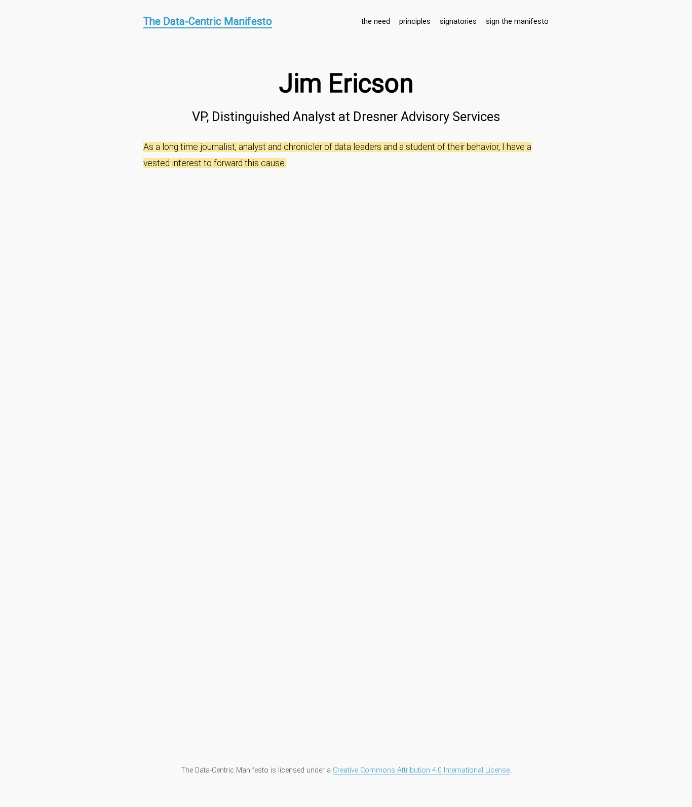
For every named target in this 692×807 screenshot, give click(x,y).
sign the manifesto (517, 21)
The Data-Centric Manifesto (207, 21)
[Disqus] (346, 303)
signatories (458, 21)
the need (375, 21)
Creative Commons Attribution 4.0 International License (421, 770)
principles (415, 21)
